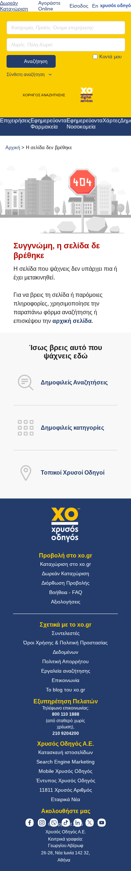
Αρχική (12, 147)
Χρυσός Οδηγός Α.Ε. (65, 831)
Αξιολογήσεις (65, 602)
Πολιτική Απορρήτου (65, 661)
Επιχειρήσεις (15, 120)
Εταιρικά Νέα (65, 799)
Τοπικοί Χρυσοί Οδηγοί (72, 473)
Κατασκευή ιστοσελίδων (65, 752)
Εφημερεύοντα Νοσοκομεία (85, 123)
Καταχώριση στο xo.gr (65, 564)
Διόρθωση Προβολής (65, 583)
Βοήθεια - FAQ (65, 592)
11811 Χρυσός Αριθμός (65, 790)
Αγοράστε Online (49, 6)
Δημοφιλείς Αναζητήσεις (74, 382)
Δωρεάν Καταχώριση (14, 6)
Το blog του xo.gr (65, 690)
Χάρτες (111, 120)
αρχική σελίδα (72, 321)
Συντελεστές (66, 633)
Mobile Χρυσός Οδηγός (65, 771)
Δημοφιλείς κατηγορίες (72, 428)
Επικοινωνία (65, 680)
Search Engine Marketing (65, 762)
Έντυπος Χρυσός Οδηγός (65, 780)
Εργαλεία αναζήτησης (65, 671)
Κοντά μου (110, 56)
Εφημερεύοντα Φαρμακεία (49, 123)
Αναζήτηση (35, 61)
